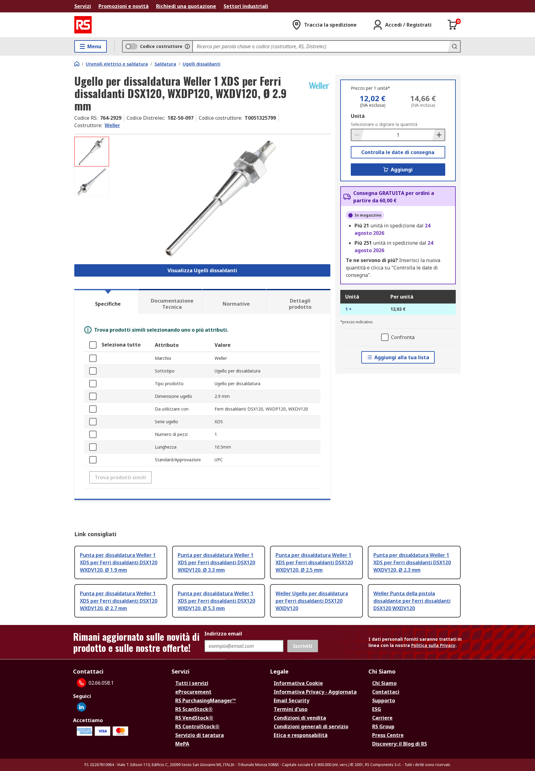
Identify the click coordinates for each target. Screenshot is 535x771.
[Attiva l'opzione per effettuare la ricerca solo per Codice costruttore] (187, 46)
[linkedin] (81, 707)
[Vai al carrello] (453, 24)
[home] (76, 63)
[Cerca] (454, 46)
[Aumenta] (438, 134)
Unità (358, 116)
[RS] (83, 24)
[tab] (106, 301)
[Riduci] (357, 134)
